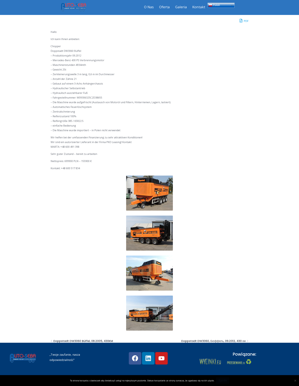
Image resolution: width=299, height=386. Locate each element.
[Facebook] (135, 358)
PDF (245, 21)
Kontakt (198, 7)
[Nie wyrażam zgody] (295, 380)
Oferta (164, 7)
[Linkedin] (148, 358)
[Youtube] (161, 358)
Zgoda (222, 380)
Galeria (181, 7)
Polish (216, 5)
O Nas (149, 7)
